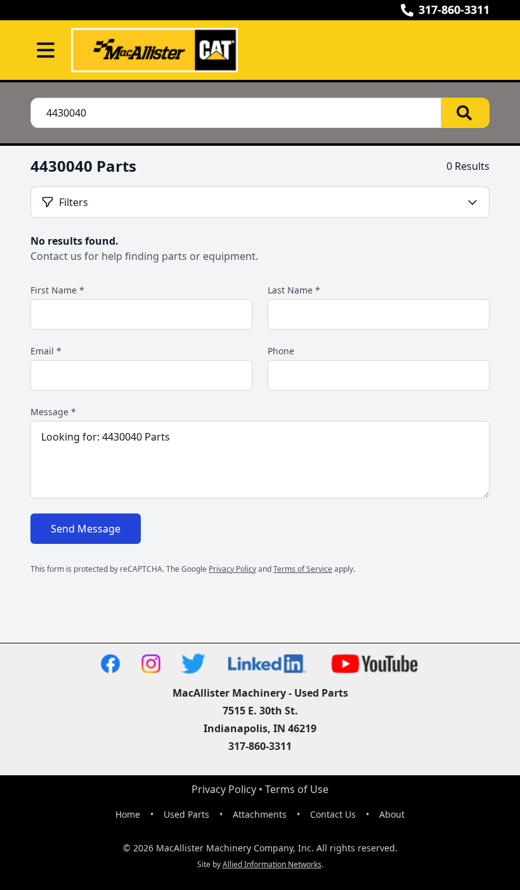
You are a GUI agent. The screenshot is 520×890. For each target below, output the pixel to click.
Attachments (260, 814)
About (392, 814)
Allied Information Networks (272, 864)
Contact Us (333, 814)
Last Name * (294, 290)
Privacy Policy (232, 569)
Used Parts (186, 814)
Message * (53, 412)
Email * (46, 351)
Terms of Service (302, 569)
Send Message (85, 529)
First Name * (57, 290)
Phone (281, 351)
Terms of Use (296, 789)
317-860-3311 (454, 9)
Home (127, 814)
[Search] (465, 113)
